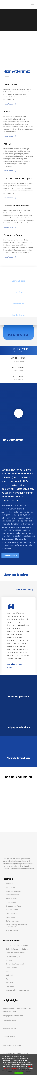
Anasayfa (9, 883)
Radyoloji (9, 975)
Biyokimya (10, 979)
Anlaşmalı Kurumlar (13, 891)
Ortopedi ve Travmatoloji (15, 964)
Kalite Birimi (10, 917)
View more (5, 1070)
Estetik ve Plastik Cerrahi (15, 953)
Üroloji (8, 971)
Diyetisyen (10, 986)
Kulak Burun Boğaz (13, 956)
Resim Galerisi (11, 898)
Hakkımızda (10, 887)
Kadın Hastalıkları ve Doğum (17, 949)
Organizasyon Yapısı (13, 906)
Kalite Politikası (11, 913)
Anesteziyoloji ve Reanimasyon (17, 990)
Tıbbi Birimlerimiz (12, 895)
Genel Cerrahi (11, 968)
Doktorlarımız (11, 902)
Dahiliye (9, 960)
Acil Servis (9, 983)
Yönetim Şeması (12, 910)
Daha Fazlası (8, 104)
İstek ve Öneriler (12, 930)
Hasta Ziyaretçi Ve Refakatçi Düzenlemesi (16, 926)
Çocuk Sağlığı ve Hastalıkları (17, 945)
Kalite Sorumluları (12, 921)
